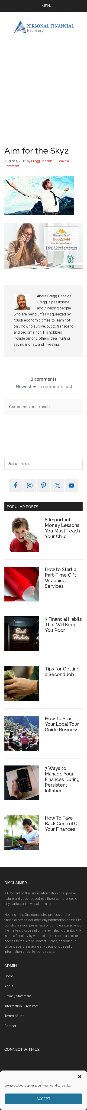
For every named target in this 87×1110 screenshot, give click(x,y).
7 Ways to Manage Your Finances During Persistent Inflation (62, 779)
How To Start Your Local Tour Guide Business (62, 724)
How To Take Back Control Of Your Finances (62, 823)
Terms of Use (14, 1016)
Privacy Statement (17, 996)
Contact (10, 1026)
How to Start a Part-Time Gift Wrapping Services (60, 578)
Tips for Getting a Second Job (62, 671)
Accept (43, 1099)
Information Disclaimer (21, 1006)
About (8, 986)
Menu (47, 6)
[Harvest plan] (43, 267)
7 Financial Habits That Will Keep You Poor (63, 624)
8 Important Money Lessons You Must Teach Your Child (62, 528)
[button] (79, 1076)
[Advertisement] (43, 91)
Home (8, 976)
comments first (56, 386)
